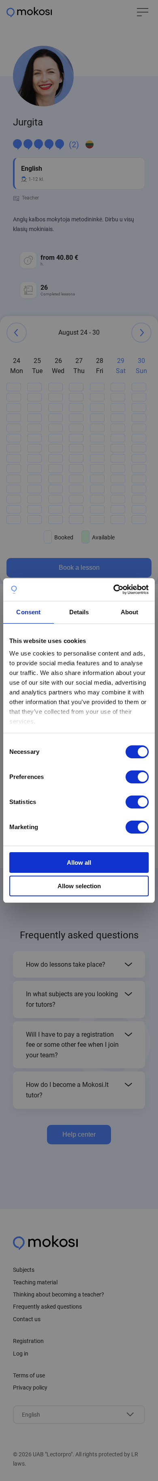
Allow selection (79, 886)
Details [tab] (79, 612)
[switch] (137, 776)
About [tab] (130, 612)
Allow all (79, 862)
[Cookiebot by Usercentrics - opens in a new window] (114, 589)
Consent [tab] (28, 612)
